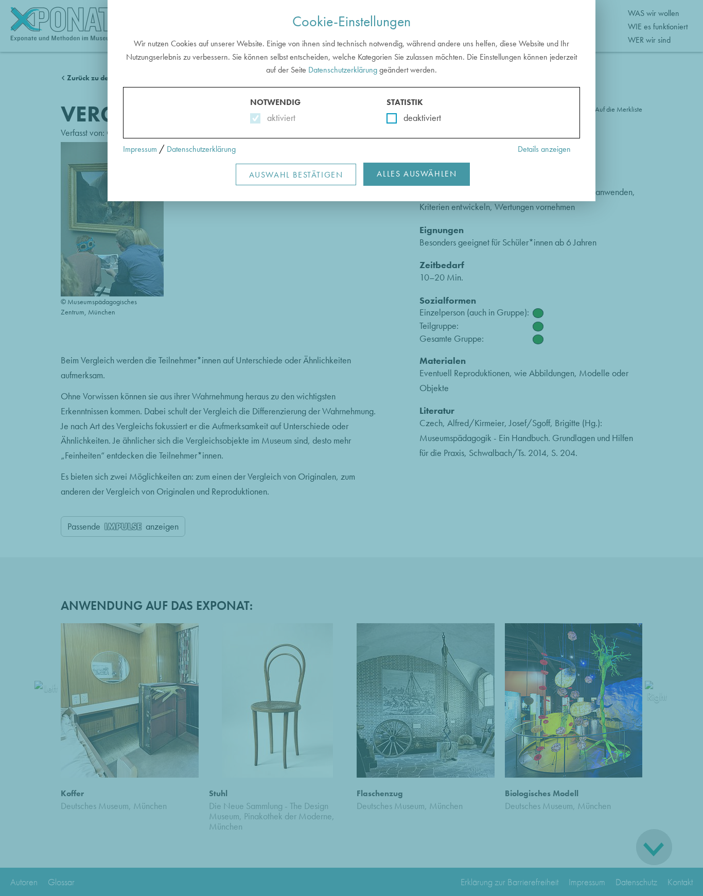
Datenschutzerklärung (342, 69)
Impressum (140, 149)
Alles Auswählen (416, 173)
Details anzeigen (544, 149)
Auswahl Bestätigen (296, 174)
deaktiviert (415, 118)
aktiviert (279, 118)
